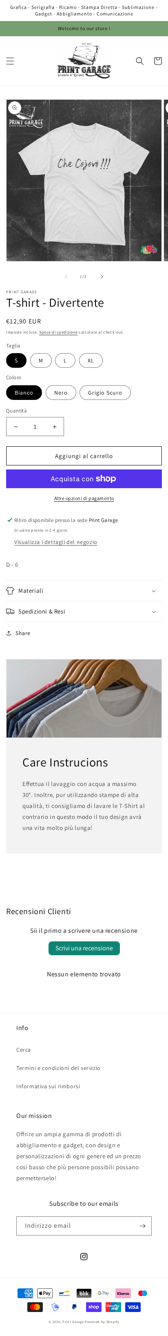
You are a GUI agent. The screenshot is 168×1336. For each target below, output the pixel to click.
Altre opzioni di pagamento (84, 498)
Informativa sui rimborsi (48, 1086)
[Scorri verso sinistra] (66, 277)
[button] (10, 61)
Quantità (16, 410)
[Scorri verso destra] (102, 277)
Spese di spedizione (58, 332)
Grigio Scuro (105, 392)
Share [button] (23, 633)
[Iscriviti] (142, 1226)
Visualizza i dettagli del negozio (55, 542)
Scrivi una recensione (84, 948)
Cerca (23, 1049)
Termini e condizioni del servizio (58, 1068)
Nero (61, 392)
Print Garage (73, 1321)
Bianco (24, 392)
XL (91, 360)
